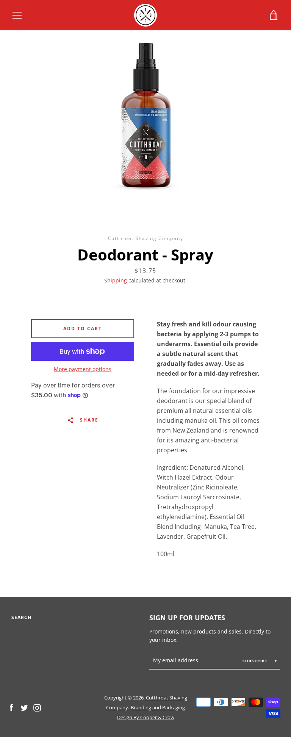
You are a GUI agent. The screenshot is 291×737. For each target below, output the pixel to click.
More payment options (82, 369)
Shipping (115, 280)
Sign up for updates (187, 617)
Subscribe (256, 660)
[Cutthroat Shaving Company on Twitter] (24, 707)
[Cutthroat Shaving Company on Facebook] (11, 707)
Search (21, 617)
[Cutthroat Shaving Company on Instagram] (37, 707)
